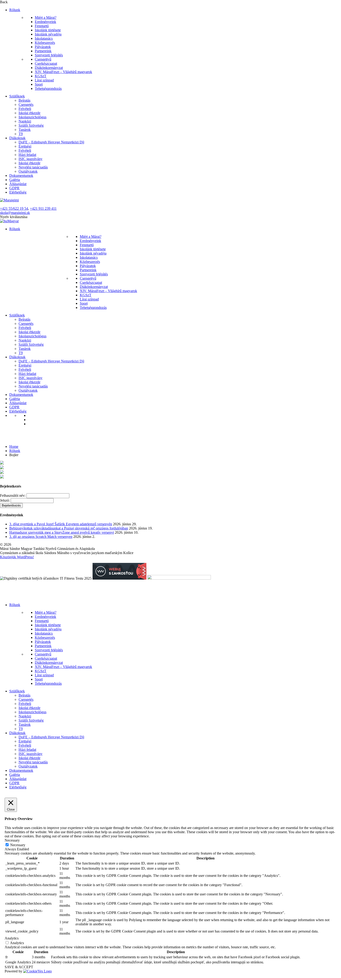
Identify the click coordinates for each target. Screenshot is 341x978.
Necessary (17, 845)
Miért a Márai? (45, 17)
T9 (21, 134)
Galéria (14, 180)
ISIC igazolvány (30, 159)
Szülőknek (17, 96)
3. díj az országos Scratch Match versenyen (40, 537)
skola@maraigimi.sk (15, 213)
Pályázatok (43, 47)
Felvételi (25, 109)
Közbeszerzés (45, 43)
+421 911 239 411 (43, 208)
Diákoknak (17, 138)
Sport (39, 84)
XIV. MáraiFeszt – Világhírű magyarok (63, 72)
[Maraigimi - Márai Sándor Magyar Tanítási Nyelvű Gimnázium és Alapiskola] (9, 200)
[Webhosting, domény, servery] (119, 578)
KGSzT (40, 76)
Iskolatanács (44, 38)
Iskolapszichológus (32, 117)
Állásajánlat (17, 184)
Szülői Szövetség (31, 125)
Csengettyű (43, 59)
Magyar (13, 221)
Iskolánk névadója (48, 34)
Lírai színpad (44, 80)
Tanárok (25, 130)
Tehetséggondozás (48, 88)
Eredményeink (45, 22)
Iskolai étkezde (29, 113)
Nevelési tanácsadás (33, 167)
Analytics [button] (12, 938)
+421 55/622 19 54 (14, 208)
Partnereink (43, 51)
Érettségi (25, 146)
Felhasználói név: (13, 495)
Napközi (25, 121)
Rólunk (14, 10)
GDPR (14, 188)
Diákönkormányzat (49, 68)
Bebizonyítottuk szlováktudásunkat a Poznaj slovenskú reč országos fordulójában (68, 528)
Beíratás (24, 100)
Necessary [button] (12, 840)
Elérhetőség (17, 192)
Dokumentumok (21, 176)
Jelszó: (5, 500)
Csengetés (26, 105)
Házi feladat (27, 155)
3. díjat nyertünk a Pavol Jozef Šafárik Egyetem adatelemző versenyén (60, 524)
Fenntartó (42, 26)
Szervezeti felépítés (49, 55)
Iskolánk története (48, 30)
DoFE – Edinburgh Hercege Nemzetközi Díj (51, 142)
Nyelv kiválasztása (13, 217)
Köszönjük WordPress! (17, 557)
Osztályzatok (28, 171)
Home (13, 447)
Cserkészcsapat (46, 63)
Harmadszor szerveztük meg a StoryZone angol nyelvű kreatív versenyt (61, 532)
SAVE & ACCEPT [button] (19, 967)
